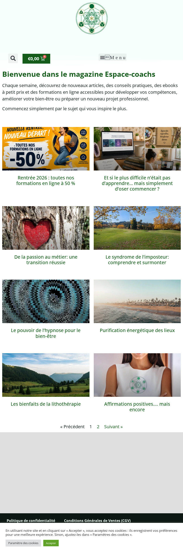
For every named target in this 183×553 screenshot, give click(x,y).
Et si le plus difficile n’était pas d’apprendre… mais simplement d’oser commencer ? (137, 183)
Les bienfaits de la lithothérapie (46, 404)
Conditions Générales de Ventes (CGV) (97, 520)
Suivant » (113, 427)
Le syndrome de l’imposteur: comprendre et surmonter (137, 260)
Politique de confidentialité (31, 520)
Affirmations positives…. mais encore (137, 407)
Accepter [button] (51, 543)
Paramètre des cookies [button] (23, 543)
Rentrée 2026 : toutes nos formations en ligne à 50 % (45, 180)
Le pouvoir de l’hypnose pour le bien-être (46, 333)
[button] (13, 58)
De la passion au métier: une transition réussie (45, 260)
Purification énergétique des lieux (137, 330)
